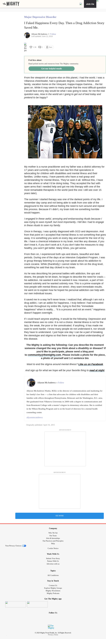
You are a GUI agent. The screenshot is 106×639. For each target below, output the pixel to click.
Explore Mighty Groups (53, 588)
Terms (56, 635)
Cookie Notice (53, 548)
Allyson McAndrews (39, 34)
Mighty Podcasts (53, 593)
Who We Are (53, 533)
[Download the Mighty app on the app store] (15, 604)
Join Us (90, 4)
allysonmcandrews (34, 417)
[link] (11, 4)
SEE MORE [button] (59, 516)
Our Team (53, 536)
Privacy (50, 635)
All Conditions (53, 575)
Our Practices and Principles (53, 541)
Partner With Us (53, 561)
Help (53, 543)
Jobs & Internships (53, 538)
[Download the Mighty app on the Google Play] (37, 604)
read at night (96, 370)
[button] (53, 34)
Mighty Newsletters (53, 591)
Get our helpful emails (51, 68)
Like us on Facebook (90, 364)
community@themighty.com (44, 354)
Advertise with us (53, 564)
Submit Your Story (53, 558)
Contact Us (53, 585)
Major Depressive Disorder (40, 16)
